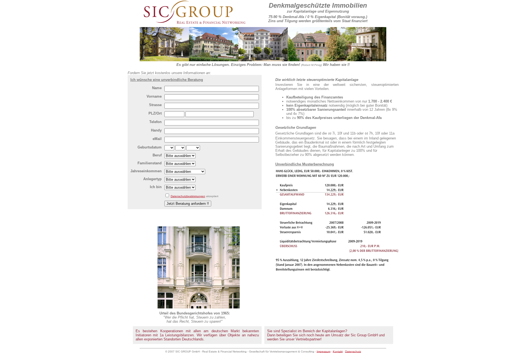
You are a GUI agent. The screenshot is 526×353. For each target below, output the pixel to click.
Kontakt (338, 351)
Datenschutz (353, 351)
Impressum (323, 351)
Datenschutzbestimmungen (188, 196)
